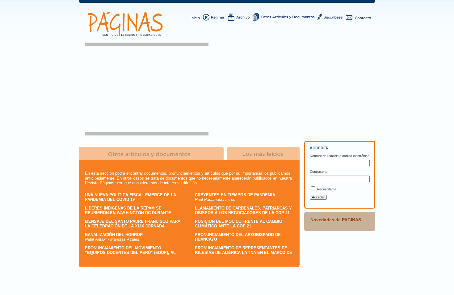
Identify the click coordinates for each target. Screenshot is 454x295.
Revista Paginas (126, 24)
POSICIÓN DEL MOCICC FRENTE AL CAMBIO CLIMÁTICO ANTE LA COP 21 (238, 224)
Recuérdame (326, 189)
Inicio (195, 16)
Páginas (215, 16)
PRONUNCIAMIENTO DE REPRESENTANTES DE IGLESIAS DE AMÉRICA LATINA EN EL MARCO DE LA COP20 (243, 253)
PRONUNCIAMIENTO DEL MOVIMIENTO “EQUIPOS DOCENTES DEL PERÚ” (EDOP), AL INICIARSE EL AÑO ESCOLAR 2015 (130, 253)
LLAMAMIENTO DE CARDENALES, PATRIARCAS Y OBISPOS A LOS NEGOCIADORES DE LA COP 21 (243, 210)
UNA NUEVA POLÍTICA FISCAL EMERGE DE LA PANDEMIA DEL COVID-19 (130, 197)
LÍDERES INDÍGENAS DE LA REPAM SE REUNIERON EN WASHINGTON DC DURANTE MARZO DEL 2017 (128, 213)
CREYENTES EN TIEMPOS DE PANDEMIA (235, 195)
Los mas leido (263, 153)
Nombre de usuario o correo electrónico (339, 156)
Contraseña (318, 171)
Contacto (358, 16)
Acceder (318, 197)
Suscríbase (331, 16)
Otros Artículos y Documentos (285, 16)
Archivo (240, 16)
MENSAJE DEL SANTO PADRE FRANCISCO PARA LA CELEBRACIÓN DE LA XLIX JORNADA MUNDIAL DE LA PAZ (132, 226)
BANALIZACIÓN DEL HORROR (114, 234)
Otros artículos (151, 153)
